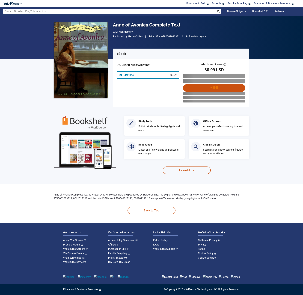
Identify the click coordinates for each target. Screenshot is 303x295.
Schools (217, 3)
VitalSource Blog (72, 257)
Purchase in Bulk (196, 3)
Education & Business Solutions (272, 3)
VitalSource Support (164, 248)
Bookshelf (258, 11)
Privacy (202, 244)
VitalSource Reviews (74, 261)
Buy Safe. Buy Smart (119, 261)
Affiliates (113, 244)
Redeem (279, 11)
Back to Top (151, 210)
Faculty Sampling (238, 3)
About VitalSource (73, 240)
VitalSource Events (74, 253)
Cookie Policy (206, 253)
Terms (201, 248)
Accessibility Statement (121, 240)
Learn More (186, 170)
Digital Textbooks (118, 257)
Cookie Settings (207, 257)
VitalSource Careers (74, 248)
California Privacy (208, 240)
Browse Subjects (236, 11)
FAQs (156, 244)
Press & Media (71, 244)
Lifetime (150, 74)
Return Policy (160, 240)
